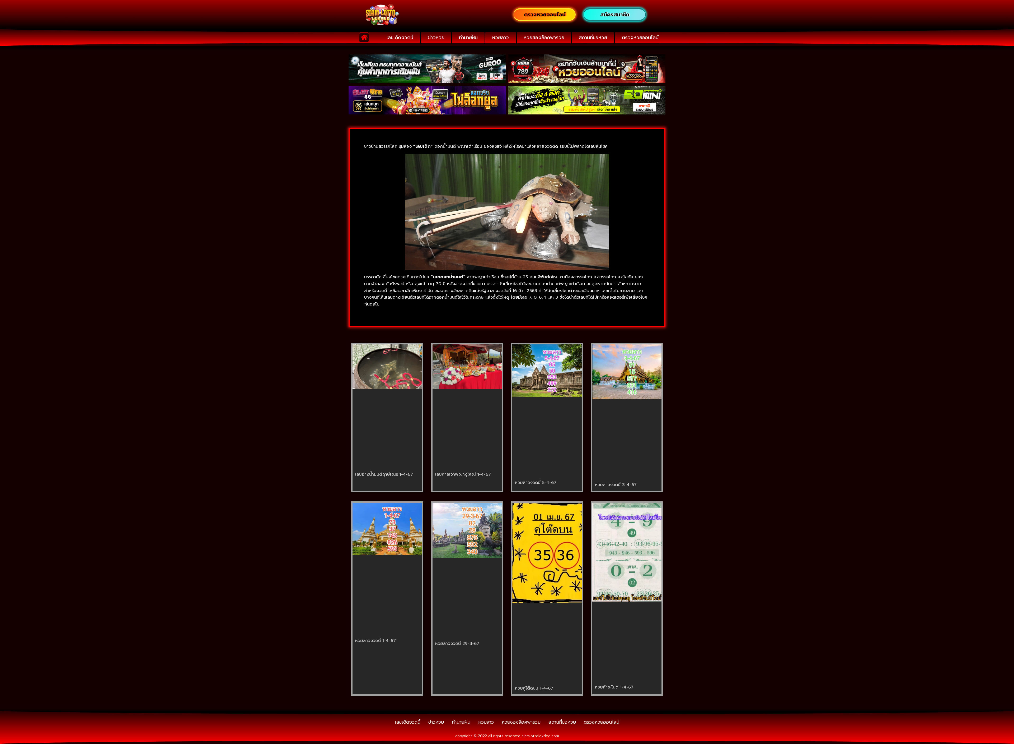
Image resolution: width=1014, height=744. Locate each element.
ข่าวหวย (436, 37)
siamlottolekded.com (540, 736)
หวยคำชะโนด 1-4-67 (614, 687)
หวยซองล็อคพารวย (544, 37)
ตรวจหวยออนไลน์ (640, 37)
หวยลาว (500, 37)
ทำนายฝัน (468, 37)
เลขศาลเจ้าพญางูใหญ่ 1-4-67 (463, 474)
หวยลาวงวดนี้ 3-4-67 (616, 485)
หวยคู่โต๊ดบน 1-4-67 (534, 688)
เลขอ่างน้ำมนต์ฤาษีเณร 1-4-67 (384, 474)
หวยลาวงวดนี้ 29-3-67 (457, 643)
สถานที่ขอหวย (593, 37)
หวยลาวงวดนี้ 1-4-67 (375, 640)
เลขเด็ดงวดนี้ (400, 37)
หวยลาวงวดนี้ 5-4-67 (535, 482)
